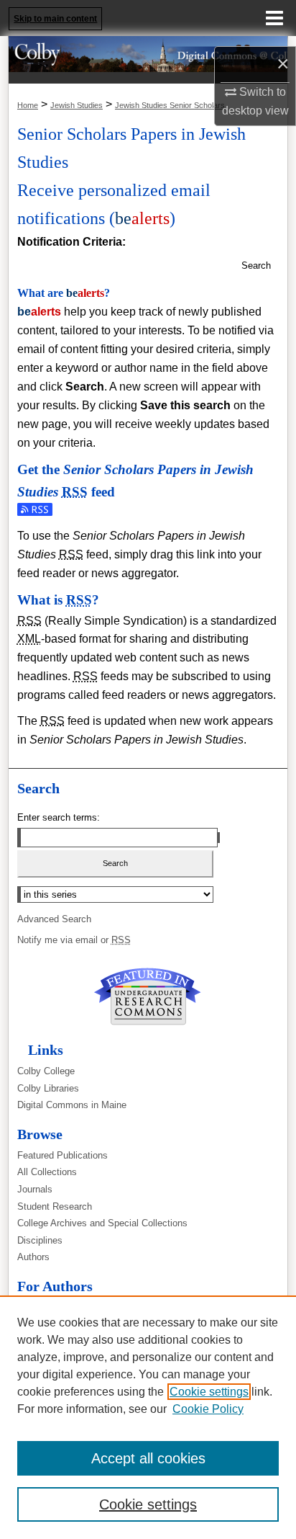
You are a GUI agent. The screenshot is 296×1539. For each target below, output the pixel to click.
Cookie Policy (208, 1409)
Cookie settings (209, 1392)
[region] (148, 1417)
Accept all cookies (148, 1458)
